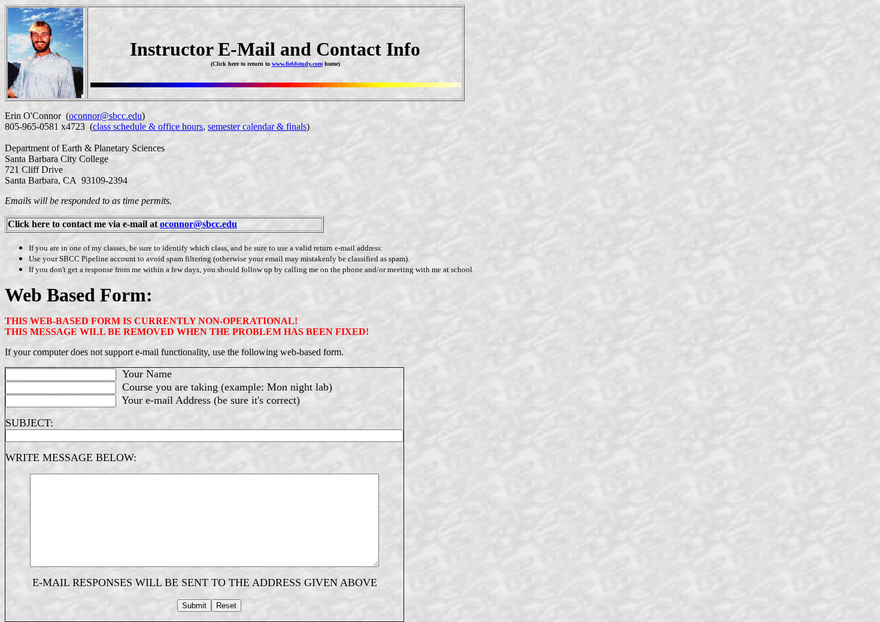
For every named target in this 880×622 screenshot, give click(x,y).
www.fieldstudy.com (297, 63)
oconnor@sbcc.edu (105, 116)
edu (229, 224)
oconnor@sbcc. (191, 224)
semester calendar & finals (257, 126)
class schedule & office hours (148, 126)
